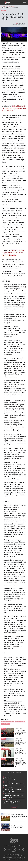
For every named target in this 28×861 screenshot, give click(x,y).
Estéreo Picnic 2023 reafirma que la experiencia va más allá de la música (14, 108)
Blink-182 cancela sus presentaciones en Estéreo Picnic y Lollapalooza (13, 253)
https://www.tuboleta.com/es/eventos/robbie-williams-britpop (14, 790)
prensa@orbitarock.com (19, 857)
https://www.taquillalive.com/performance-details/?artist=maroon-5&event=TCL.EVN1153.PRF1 (14, 778)
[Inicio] (8, 2)
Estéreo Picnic (19, 721)
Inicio (2, 6)
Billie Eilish (5, 723)
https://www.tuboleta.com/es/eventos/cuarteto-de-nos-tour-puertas (14, 795)
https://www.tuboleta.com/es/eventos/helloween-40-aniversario (14, 784)
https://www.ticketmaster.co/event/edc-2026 (14, 801)
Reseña (3, 10)
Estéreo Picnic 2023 (8, 721)
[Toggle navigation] (24, 2)
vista (14, 732)
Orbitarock (19, 849)
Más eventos (14, 807)
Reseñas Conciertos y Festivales (9, 6)
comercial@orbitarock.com (18, 859)
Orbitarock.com (10, 849)
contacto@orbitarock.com (18, 855)
